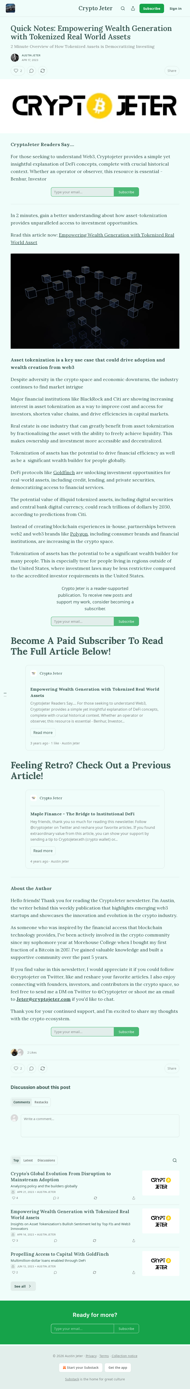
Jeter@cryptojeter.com (43, 999)
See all (20, 1286)
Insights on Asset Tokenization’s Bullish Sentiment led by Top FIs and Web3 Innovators (70, 1226)
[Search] (122, 8)
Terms (104, 1356)
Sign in (176, 8)
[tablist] (31, 1102)
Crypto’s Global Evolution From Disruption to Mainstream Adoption (61, 1176)
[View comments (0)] (31, 70)
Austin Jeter (31, 55)
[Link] (4, 646)
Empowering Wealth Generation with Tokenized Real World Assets (70, 1214)
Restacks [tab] (41, 1102)
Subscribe (151, 8)
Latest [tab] (28, 1160)
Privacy (91, 1356)
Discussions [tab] (46, 1160)
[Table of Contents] (5, 694)
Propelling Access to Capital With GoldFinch (60, 1254)
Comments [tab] (21, 1102)
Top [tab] (16, 1160)
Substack (72, 1379)
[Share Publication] (133, 8)
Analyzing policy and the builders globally (44, 1186)
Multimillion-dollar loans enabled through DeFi (48, 1260)
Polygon (79, 534)
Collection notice (124, 1356)
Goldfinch (64, 472)
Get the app (117, 1367)
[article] (95, 1186)
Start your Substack (83, 1367)
